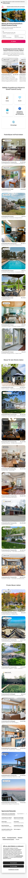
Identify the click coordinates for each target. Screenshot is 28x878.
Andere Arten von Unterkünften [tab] (8, 813)
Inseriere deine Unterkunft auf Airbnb (16, 6)
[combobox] (13, 33)
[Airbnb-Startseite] (3, 7)
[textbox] (7, 37)
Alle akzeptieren (13, 862)
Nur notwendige (13, 866)
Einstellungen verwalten (13, 869)
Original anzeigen (6, 3)
